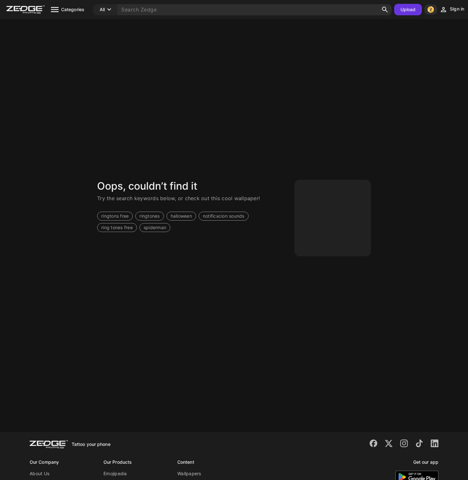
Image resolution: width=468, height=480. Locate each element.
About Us (39, 473)
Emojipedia (115, 473)
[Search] (385, 9)
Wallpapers (189, 473)
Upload (408, 9)
